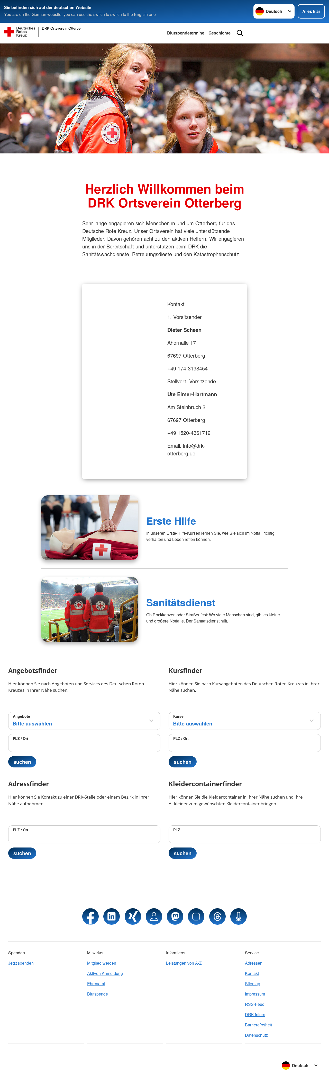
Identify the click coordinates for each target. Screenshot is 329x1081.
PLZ (176, 829)
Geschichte (219, 33)
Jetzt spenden (21, 963)
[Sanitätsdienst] (89, 609)
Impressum (255, 994)
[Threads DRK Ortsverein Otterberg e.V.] (217, 916)
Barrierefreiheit (258, 1025)
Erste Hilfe (171, 520)
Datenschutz (256, 1035)
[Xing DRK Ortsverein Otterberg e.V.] (133, 916)
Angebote (21, 716)
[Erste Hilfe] (89, 527)
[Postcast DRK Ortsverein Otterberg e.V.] (238, 916)
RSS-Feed (254, 1004)
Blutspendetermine (185, 33)
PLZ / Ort (20, 738)
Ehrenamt (96, 984)
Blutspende (97, 994)
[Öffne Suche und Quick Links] (240, 33)
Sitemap (252, 984)
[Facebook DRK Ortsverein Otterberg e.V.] (90, 916)
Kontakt (252, 973)
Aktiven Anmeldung (105, 973)
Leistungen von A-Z (184, 963)
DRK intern (255, 1014)
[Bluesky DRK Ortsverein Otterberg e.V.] (196, 916)
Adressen (253, 963)
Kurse (178, 716)
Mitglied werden (101, 963)
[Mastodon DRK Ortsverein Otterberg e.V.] (175, 916)
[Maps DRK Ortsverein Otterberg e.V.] (154, 916)
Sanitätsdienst (180, 602)
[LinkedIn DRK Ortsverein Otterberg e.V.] (111, 916)
